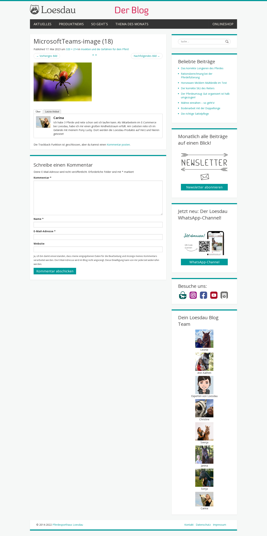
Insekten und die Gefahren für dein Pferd (105, 49)
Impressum (219, 524)
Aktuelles (42, 24)
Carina (58, 118)
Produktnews (71, 24)
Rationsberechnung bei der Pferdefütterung (196, 75)
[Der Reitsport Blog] (89, 9)
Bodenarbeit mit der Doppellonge (200, 108)
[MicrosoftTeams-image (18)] (63, 81)
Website (39, 243)
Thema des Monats (131, 24)
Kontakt (189, 524)
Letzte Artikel (52, 111)
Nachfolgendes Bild (147, 56)
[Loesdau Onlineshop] (183, 298)
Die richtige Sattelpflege (195, 113)
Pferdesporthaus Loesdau (67, 524)
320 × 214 (72, 49)
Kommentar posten (118, 144)
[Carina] (43, 121)
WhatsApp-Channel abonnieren (204, 262)
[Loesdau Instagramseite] (193, 298)
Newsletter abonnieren (204, 187)
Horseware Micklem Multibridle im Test (204, 82)
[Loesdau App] (224, 298)
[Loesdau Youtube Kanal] (214, 298)
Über (38, 111)
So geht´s (99, 24)
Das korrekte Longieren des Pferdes (202, 68)
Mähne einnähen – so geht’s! (198, 102)
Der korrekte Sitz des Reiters (198, 88)
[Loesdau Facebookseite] (203, 298)
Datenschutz (203, 524)
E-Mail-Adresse (45, 231)
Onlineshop (223, 24)
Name (39, 219)
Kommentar (42, 177)
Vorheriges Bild (46, 56)
